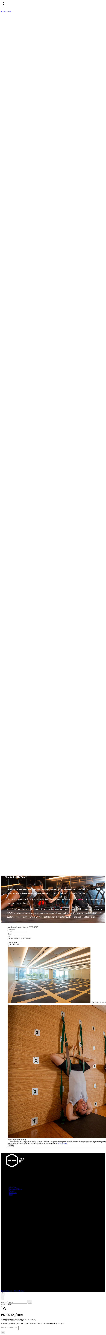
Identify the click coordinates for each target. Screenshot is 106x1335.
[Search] (3, 713)
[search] (30, 1301)
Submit (10, 1145)
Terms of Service (6, 861)
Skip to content (6, 11)
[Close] (2, 1296)
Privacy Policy (18, 861)
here (80, 899)
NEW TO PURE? (11, 872)
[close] (2, 707)
